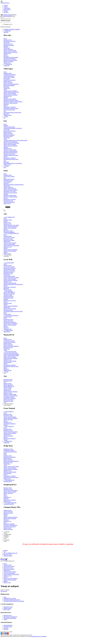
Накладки (6, 56)
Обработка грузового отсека (11, 100)
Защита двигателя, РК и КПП (11, 225)
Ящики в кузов (7, 115)
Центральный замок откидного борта (13, 284)
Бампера (6, 299)
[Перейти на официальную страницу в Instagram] (4, 559)
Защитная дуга (7, 53)
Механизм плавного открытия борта (13, 101)
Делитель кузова (8, 295)
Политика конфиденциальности (12, 599)
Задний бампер (7, 181)
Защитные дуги (8, 96)
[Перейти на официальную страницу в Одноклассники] (3, 559)
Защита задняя (7, 389)
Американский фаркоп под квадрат (13, 128)
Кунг (5, 382)
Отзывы (6, 10)
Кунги (5, 38)
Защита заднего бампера (10, 50)
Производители (8, 615)
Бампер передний (8, 82)
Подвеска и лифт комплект (10, 103)
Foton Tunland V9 (9, 426)
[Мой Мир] (6, 633)
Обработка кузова (8, 449)
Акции (5, 619)
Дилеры (6, 6)
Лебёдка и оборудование (10, 242)
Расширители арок (8, 200)
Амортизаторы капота (9, 126)
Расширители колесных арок (11, 159)
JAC (5, 551)
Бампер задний (7, 81)
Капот (5, 453)
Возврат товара (7, 608)
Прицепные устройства (10, 58)
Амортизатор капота (9, 45)
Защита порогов (8, 387)
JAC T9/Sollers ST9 (10, 217)
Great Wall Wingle (9, 262)
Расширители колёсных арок (11, 108)
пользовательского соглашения (38, 636)
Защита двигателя (8, 49)
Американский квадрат (10, 74)
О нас (5, 597)
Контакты (6, 12)
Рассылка (6, 629)
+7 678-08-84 (6, 16)
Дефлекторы (7, 48)
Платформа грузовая (9, 397)
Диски (5, 89)
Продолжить (4, 591)
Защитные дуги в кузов (10, 191)
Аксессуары (7, 42)
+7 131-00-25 (7, 14)
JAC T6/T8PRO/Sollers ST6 (12, 233)
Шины (5, 367)
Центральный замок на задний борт (13, 163)
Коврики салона (8, 393)
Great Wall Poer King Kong (11, 315)
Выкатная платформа (9, 85)
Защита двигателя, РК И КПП (11, 143)
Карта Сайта (7, 609)
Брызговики (7, 78)
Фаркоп (6, 221)
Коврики (6, 46)
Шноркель (6, 113)
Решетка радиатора (8, 61)
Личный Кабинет (8, 625)
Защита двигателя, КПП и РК (11, 92)
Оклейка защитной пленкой (11, 57)
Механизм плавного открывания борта (14, 184)
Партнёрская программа (10, 618)
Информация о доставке (10, 598)
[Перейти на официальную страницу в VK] (2, 559)
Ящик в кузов (7, 62)
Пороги (6, 54)
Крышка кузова (8, 39)
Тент (5, 111)
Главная (6, 5)
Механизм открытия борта (10, 60)
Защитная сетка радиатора (10, 90)
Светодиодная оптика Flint (10, 353)
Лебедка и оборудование (10, 99)
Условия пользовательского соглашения (14, 601)
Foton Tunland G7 (9, 411)
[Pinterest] (8, 633)
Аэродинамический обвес (10, 451)
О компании (7, 8)
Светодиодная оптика (9, 109)
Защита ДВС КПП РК (9, 292)
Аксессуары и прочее (9, 77)
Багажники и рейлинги (10, 41)
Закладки (6, 628)
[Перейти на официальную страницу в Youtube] (6, 559)
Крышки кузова (8, 219)
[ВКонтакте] (1, 633)
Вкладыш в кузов (8, 44)
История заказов (8, 626)
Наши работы (7, 9)
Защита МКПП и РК (9, 386)
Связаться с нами (8, 606)
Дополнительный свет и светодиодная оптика (15, 140)
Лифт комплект (7, 362)
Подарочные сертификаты (10, 616)
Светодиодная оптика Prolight (11, 354)
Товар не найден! (8, 555)
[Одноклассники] (3, 633)
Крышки (6, 125)
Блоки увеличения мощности (11, 84)
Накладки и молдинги (9, 153)
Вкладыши (6, 86)
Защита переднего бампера (10, 52)
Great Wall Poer (9, 291)
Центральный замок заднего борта (12, 112)
